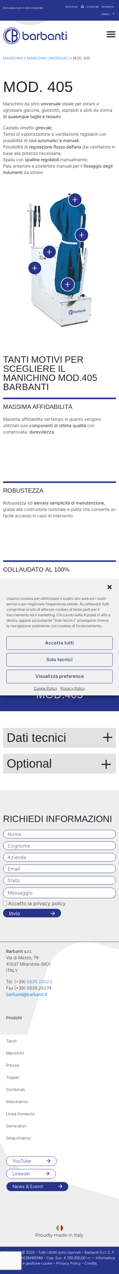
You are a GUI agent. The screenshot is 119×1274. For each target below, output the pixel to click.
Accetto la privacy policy (37, 903)
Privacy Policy (72, 688)
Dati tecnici (36, 737)
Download (93, 6)
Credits (91, 1263)
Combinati (15, 1089)
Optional (29, 763)
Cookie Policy (45, 688)
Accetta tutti (59, 643)
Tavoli (11, 1040)
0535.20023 (39, 981)
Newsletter (108, 6)
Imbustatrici (17, 1101)
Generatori (16, 1125)
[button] (109, 587)
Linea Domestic (20, 1113)
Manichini (13, 58)
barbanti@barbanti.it (26, 994)
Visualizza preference (59, 676)
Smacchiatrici (18, 1138)
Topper (13, 1077)
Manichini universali (48, 58)
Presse (12, 1065)
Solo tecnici (59, 659)
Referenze (72, 6)
